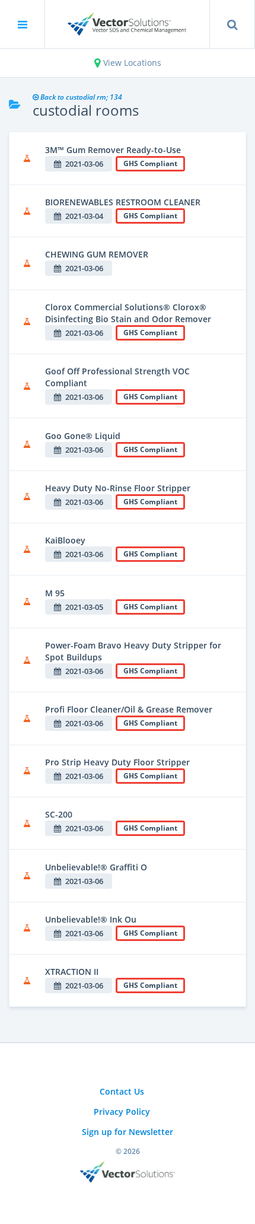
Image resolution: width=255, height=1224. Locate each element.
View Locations (131, 62)
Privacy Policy (122, 1111)
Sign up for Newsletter (127, 1131)
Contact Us (122, 1091)
